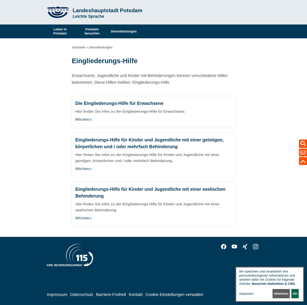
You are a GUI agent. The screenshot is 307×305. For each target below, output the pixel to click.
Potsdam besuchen (92, 31)
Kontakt (136, 294)
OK (295, 293)
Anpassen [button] (246, 293)
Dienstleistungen (124, 31)
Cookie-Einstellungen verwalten (174, 294)
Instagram (255, 246)
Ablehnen (281, 293)
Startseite (78, 47)
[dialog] (269, 284)
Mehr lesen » (83, 119)
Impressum (57, 294)
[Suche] (303, 143)
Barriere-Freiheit (111, 294)
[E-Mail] (303, 152)
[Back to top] (303, 161)
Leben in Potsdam (60, 31)
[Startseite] (58, 12)
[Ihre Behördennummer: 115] (70, 256)
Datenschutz (81, 294)
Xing (245, 246)
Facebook (223, 246)
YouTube (234, 246)
